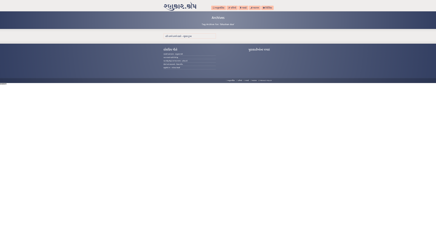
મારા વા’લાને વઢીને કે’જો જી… (171, 57)
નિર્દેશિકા (268, 7)
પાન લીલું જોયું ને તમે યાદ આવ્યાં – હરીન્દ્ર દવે (175, 61)
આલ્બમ (256, 7)
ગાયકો (244, 7)
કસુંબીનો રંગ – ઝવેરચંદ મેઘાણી (172, 68)
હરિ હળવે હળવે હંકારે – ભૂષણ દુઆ (178, 36)
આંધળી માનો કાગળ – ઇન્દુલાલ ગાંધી (173, 54)
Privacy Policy (266, 80)
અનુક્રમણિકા (219, 7)
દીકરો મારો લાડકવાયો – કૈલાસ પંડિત (173, 64)
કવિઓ (233, 7)
